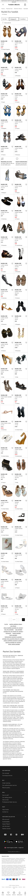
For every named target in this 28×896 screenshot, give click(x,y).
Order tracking (6, 783)
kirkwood (8, 633)
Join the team (6, 826)
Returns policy (6, 787)
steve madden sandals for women (13, 628)
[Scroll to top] (23, 619)
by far (6, 624)
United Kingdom (8, 887)
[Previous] (10, 619)
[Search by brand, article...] (2, 4)
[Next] (17, 619)
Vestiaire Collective (8, 816)
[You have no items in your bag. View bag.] (25, 5)
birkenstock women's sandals (13, 637)
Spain (24, 887)
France (3, 887)
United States (15, 887)
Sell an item (5, 800)
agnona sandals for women (13, 642)
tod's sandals (13, 635)
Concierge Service (7, 775)
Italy (14, 888)
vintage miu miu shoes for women (13, 631)
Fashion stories (6, 828)
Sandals (26, 8)
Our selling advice (7, 797)
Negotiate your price (6, 161)
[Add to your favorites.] (12, 41)
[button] (25, 5)
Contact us (5, 812)
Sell (3, 792)
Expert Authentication (22, 161)
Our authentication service (9, 785)
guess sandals (17, 633)
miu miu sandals (9, 630)
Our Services (6, 770)
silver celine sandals (14, 644)
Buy (3, 780)
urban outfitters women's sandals (13, 641)
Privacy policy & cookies (13, 851)
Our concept (5, 773)
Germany (20, 887)
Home (3, 8)
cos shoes (13, 626)
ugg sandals (18, 630)
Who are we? (5, 819)
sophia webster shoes (15, 624)
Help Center (5, 809)
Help (3, 807)
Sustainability (6, 822)
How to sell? (5, 795)
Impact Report (6, 824)
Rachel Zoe (9, 8)
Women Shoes (18, 8)
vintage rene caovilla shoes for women (13, 639)
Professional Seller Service (9, 802)
